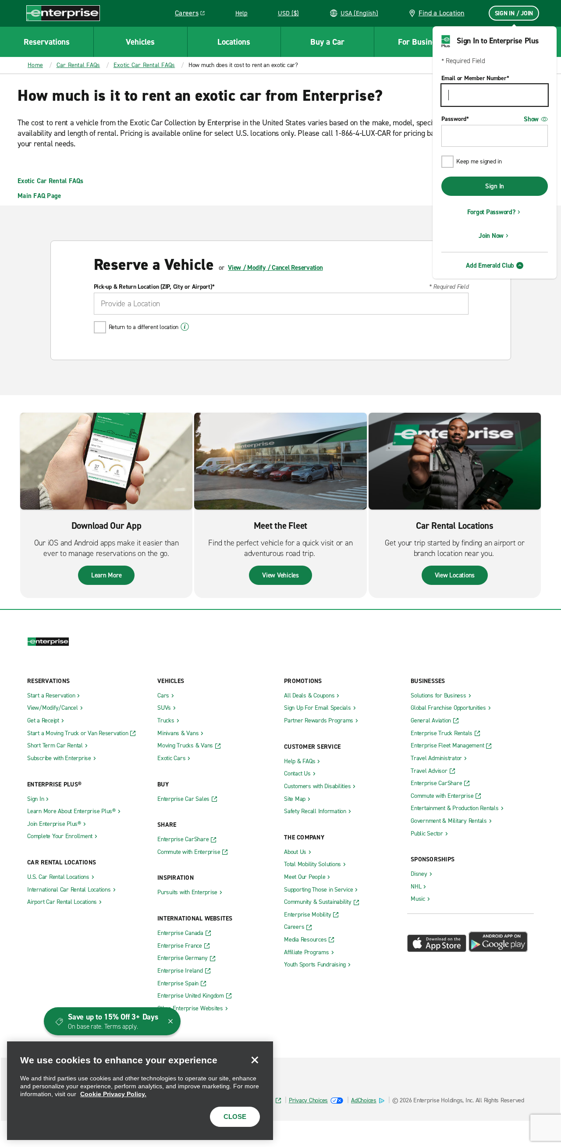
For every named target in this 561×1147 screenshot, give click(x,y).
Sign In (494, 186)
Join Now (491, 235)
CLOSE (235, 1116)
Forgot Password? (491, 212)
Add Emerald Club (490, 265)
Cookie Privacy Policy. (113, 1093)
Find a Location (442, 13)
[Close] (254, 1060)
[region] (140, 1090)
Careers (193, 14)
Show (531, 119)
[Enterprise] (63, 13)
